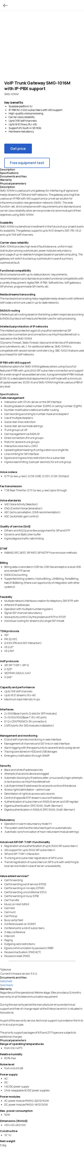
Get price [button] (18, 148)
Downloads (6, 985)
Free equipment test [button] (27, 162)
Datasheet (6, 981)
